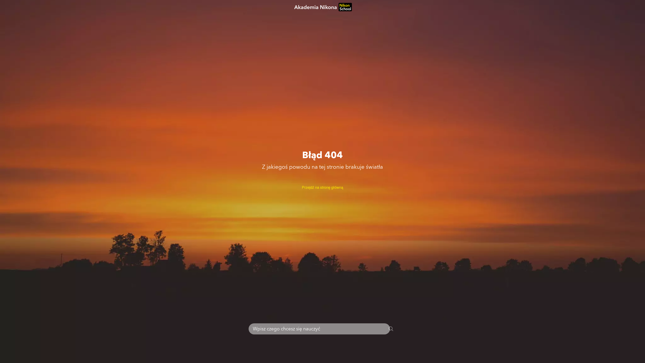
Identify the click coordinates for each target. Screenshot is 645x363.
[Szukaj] (390, 328)
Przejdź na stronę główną (322, 187)
